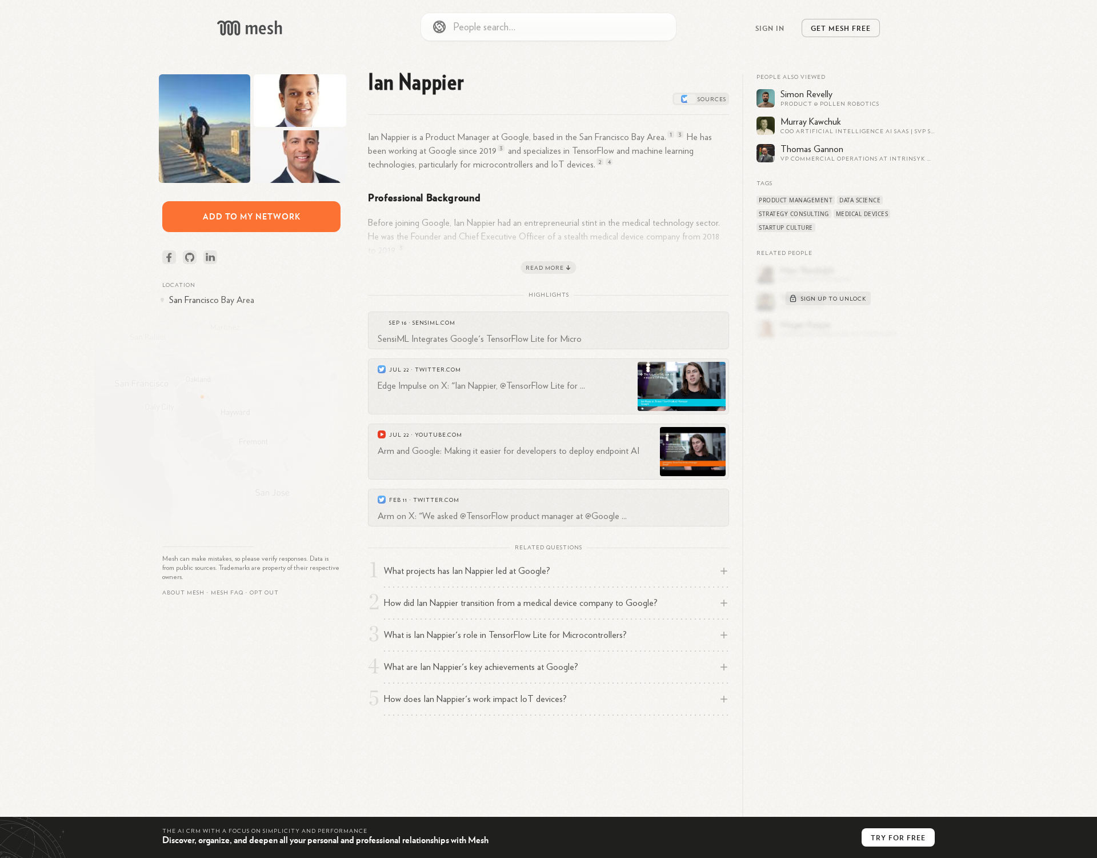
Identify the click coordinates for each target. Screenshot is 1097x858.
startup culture (786, 228)
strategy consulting (794, 214)
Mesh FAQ (227, 593)
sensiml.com (434, 323)
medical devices (862, 214)
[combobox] (548, 27)
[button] (227, 592)
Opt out (264, 593)
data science (859, 200)
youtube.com (438, 435)
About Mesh (183, 593)
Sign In (769, 28)
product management (795, 200)
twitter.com (438, 370)
